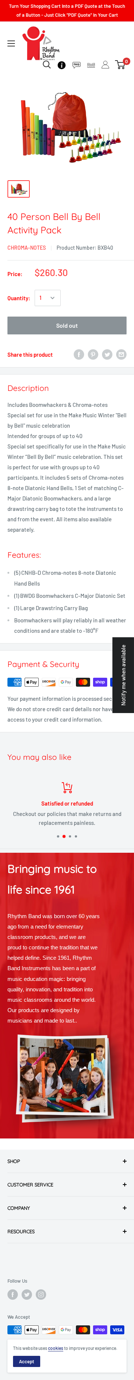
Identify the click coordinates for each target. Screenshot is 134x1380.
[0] (120, 64)
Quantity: (18, 298)
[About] (62, 64)
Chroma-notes (26, 247)
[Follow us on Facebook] (12, 1294)
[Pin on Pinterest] (93, 354)
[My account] (105, 65)
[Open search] (47, 65)
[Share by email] (121, 354)
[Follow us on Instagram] (41, 1294)
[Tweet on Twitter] (107, 354)
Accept (26, 1361)
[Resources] (76, 64)
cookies (55, 1348)
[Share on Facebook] (79, 354)
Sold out (67, 325)
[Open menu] (11, 43)
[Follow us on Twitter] (27, 1294)
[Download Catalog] (91, 64)
